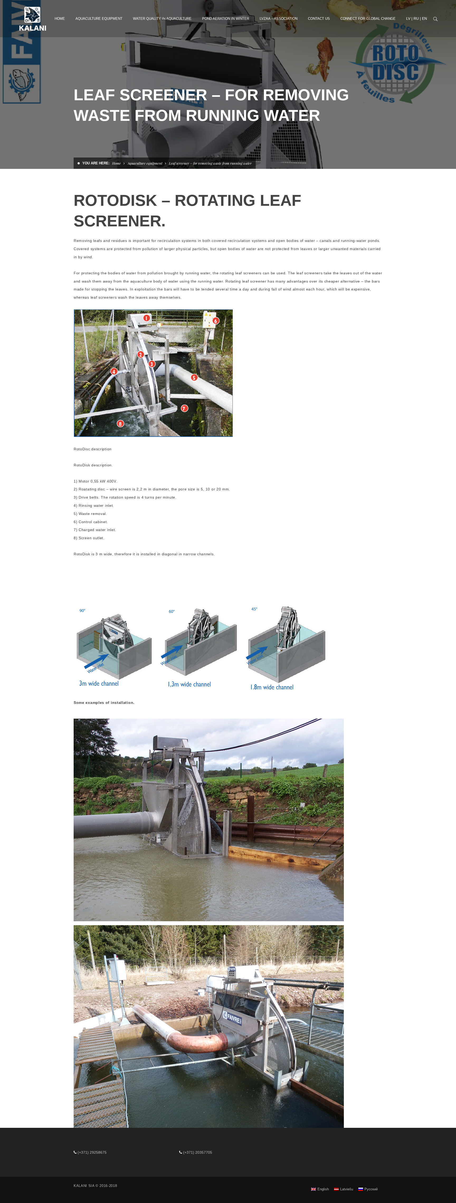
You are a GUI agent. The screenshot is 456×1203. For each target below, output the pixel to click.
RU (416, 18)
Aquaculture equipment (144, 163)
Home (116, 163)
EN (424, 18)
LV (408, 18)
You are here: (96, 163)
